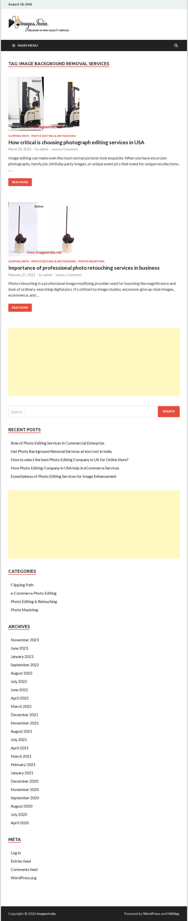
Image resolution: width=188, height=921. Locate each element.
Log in (16, 852)
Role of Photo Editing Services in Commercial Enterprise (57, 443)
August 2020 (21, 806)
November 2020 (25, 789)
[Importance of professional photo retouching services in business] (94, 231)
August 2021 (21, 731)
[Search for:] (94, 411)
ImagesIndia (46, 913)
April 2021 (20, 747)
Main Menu (28, 45)
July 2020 (19, 814)
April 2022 (20, 698)
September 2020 (25, 797)
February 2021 (23, 764)
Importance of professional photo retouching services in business (84, 268)
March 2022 (21, 706)
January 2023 (22, 656)
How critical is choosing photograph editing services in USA (76, 142)
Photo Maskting (91, 261)
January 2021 (22, 772)
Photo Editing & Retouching (53, 135)
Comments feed (24, 869)
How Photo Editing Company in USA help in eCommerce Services (65, 468)
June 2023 (19, 648)
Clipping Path (18, 135)
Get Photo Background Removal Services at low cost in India (61, 451)
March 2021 (21, 756)
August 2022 (21, 673)
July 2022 (19, 681)
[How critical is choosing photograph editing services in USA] (94, 105)
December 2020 (24, 781)
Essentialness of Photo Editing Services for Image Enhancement (63, 476)
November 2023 (25, 639)
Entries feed (21, 861)
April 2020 (20, 822)
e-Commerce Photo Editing (34, 593)
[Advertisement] (94, 362)
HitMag (173, 913)
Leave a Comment (65, 149)
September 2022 (25, 664)
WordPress (152, 913)
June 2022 (19, 689)
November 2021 (25, 723)
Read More (18, 181)
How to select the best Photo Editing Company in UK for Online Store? (70, 459)
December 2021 (24, 714)
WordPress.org (23, 877)
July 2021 (19, 739)
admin (43, 149)
